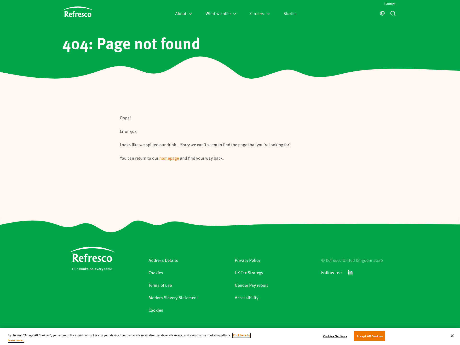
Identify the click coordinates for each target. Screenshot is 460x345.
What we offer (218, 13)
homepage (169, 158)
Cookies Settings (335, 336)
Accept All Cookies (370, 336)
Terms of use (160, 285)
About (180, 13)
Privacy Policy (247, 260)
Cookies (156, 272)
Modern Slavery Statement (173, 297)
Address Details (163, 260)
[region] (230, 336)
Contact (389, 3)
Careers (257, 13)
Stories (290, 13)
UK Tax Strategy (249, 272)
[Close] (452, 336)
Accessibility (246, 297)
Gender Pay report (251, 285)
